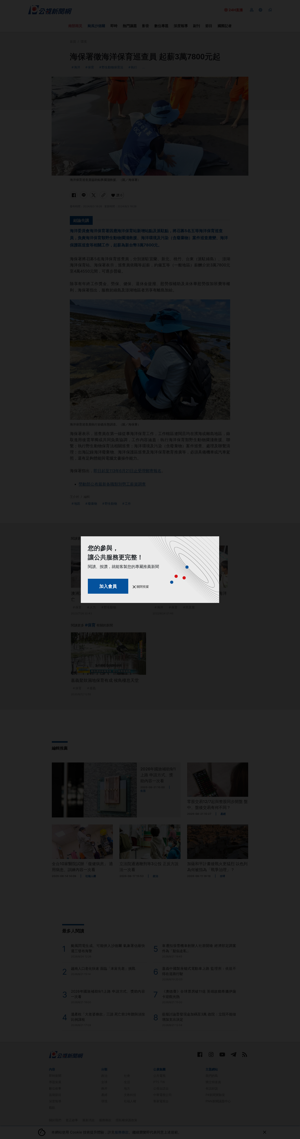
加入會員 (108, 586)
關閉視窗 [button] (142, 586)
